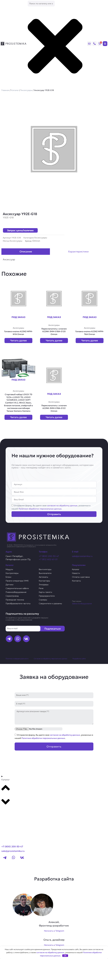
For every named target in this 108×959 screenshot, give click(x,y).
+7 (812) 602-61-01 (48, 559)
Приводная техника (15, 599)
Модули (9, 569)
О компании (9, 816)
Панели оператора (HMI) (17, 580)
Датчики (9, 584)
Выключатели (45, 573)
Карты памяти (45, 592)
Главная (5, 90)
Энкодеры (44, 584)
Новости (76, 573)
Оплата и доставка (81, 577)
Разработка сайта (79, 659)
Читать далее (18, 340)
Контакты (76, 580)
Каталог (15, 90)
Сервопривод (12, 596)
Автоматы (43, 577)
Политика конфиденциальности (17, 659)
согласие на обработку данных (62, 505)
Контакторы (44, 580)
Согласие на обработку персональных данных (50, 659)
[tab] (25, 251)
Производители (12, 811)
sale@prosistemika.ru (82, 556)
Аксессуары (26, 90)
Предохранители (47, 596)
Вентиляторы (45, 569)
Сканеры (43, 599)
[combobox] (41, 3)
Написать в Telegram (54, 931)
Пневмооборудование (16, 592)
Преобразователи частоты (18, 603)
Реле (41, 588)
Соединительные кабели (17, 588)
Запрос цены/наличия (20, 230)
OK (65, 956)
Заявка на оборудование (82, 603)
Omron (36, 240)
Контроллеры (12, 573)
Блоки (8, 577)
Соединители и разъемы (50, 603)
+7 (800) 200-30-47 (49, 556)
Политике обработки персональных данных (40, 508)
